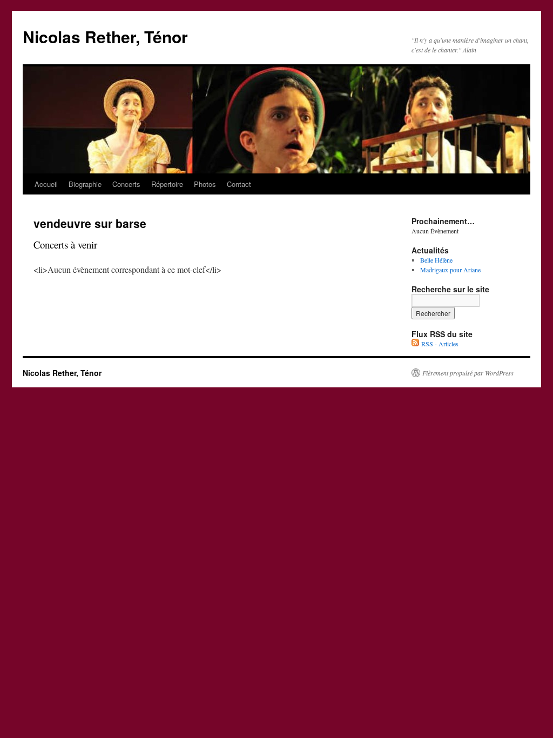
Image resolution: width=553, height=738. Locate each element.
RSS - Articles (438, 343)
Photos (205, 184)
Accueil (46, 184)
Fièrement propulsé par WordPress (468, 372)
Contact (239, 184)
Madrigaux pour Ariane (450, 269)
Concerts (126, 184)
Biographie (85, 184)
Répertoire (167, 184)
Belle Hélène (436, 260)
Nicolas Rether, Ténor (105, 36)
